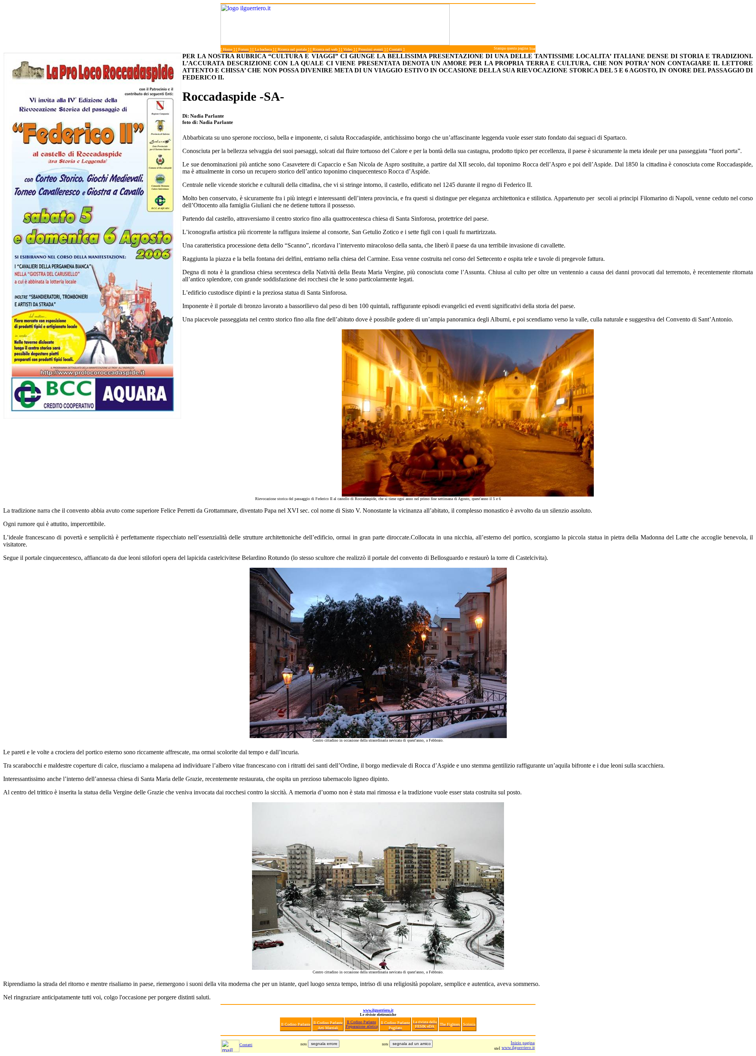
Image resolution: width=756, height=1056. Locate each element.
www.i (507, 1047)
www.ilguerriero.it (378, 1010)
